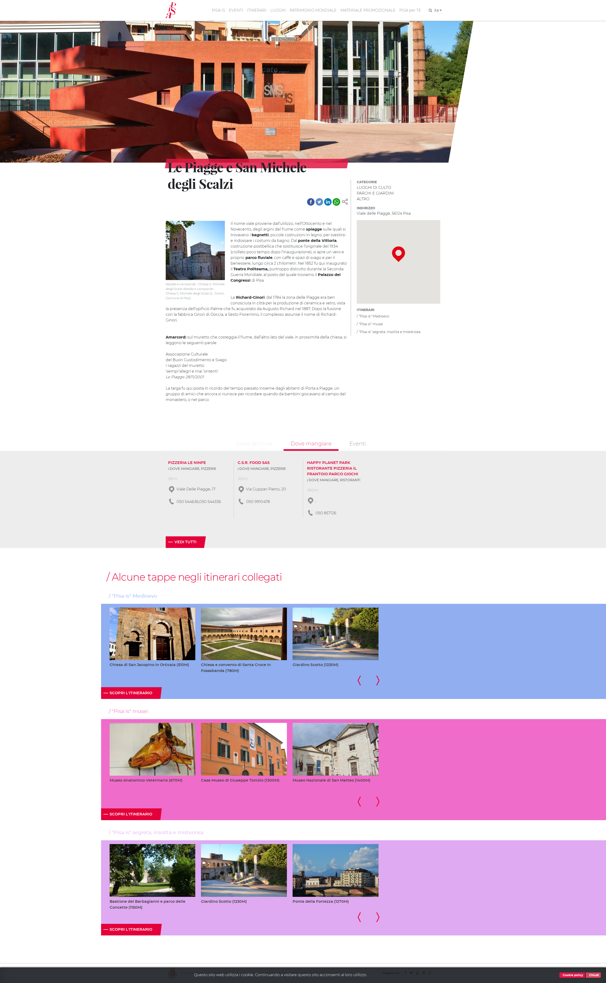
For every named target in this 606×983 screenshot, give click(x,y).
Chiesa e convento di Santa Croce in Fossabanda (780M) (236, 668)
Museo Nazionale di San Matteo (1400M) (331, 780)
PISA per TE (410, 10)
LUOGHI (278, 10)
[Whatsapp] (336, 202)
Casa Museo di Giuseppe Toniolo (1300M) (240, 780)
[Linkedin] (328, 202)
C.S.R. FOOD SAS (254, 463)
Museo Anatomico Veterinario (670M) (146, 780)
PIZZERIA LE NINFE (187, 463)
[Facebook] (311, 202)
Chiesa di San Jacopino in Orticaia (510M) (149, 665)
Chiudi (593, 975)
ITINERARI (257, 10)
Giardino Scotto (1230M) (316, 665)
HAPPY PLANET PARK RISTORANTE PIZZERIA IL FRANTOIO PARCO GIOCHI (332, 468)
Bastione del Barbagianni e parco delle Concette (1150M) (147, 904)
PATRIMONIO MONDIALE (313, 10)
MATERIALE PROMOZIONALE (368, 10)
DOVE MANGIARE (184, 469)
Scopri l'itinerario (131, 693)
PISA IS (218, 10)
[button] (345, 201)
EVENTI (236, 10)
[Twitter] (319, 202)
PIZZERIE (208, 469)
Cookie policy (572, 975)
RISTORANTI (350, 480)
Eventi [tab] (357, 443)
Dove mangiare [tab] (311, 443)
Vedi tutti (185, 542)
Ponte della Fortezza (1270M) (321, 901)
